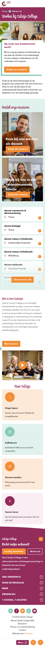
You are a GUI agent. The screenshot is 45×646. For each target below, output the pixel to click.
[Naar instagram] (28, 610)
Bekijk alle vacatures (18, 149)
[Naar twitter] (22, 610)
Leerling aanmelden (13, 551)
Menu (20, 642)
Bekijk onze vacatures (16, 69)
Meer (5, 588)
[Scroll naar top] (41, 539)
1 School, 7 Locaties (14, 599)
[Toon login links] (40, 642)
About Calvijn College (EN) (22, 620)
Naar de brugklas (13, 582)
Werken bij (8, 594)
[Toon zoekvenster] (33, 642)
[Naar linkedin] (10, 610)
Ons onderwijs (11, 576)
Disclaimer (22, 623)
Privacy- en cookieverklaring (22, 627)
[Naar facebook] (16, 610)
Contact (22, 630)
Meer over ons (11, 343)
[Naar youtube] (34, 610)
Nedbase (29, 633)
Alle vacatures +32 (22, 279)
